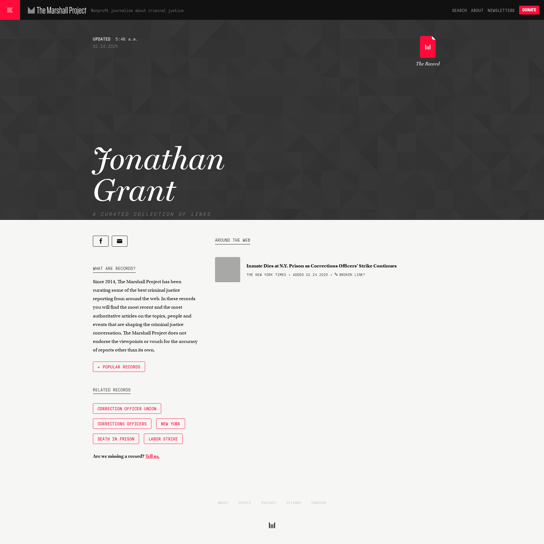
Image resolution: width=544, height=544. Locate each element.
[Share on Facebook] (101, 241)
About (477, 10)
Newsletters (501, 10)
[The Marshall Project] (55, 10)
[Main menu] (10, 10)
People (244, 502)
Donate (529, 10)
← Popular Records (119, 366)
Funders (318, 502)
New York (170, 423)
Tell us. (152, 456)
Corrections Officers (122, 423)
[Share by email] (120, 241)
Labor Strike (163, 438)
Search (459, 10)
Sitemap (293, 502)
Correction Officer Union (127, 408)
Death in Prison (116, 438)
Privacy (268, 502)
